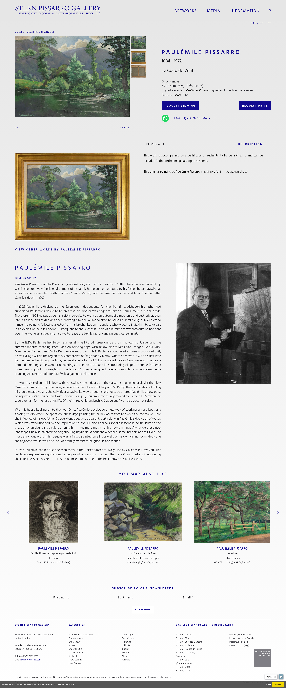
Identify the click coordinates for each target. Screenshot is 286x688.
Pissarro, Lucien (183, 670)
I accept (278, 684)
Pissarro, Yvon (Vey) (239, 645)
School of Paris (75, 652)
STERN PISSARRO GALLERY (32, 625)
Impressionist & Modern (80, 635)
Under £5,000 (75, 649)
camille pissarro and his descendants (204, 625)
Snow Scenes (75, 660)
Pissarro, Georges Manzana (189, 642)
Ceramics (126, 642)
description (250, 144)
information (245, 11)
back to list (260, 23)
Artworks (185, 11)
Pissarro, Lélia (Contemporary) (184, 661)
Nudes (50, 32)
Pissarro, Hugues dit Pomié (189, 649)
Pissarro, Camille (184, 635)
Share (125, 128)
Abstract (72, 656)
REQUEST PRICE (255, 106)
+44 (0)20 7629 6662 (192, 118)
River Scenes (74, 663)
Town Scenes (128, 638)
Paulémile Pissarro (53, 548)
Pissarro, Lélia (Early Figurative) (185, 654)
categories (76, 625)
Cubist (125, 649)
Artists (71, 645)
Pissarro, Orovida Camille (241, 638)
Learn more (69, 684)
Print (19, 128)
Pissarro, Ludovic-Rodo (240, 635)
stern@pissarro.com (31, 660)
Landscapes (128, 635)
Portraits (126, 652)
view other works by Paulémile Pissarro (58, 249)
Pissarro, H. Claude (185, 645)
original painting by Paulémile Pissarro (175, 171)
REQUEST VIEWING (180, 106)
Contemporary (75, 638)
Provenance (156, 144)
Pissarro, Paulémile (238, 642)
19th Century (74, 642)
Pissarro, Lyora (183, 667)
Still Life (126, 645)
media (213, 11)
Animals (126, 660)
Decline (268, 684)
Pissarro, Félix (182, 638)
